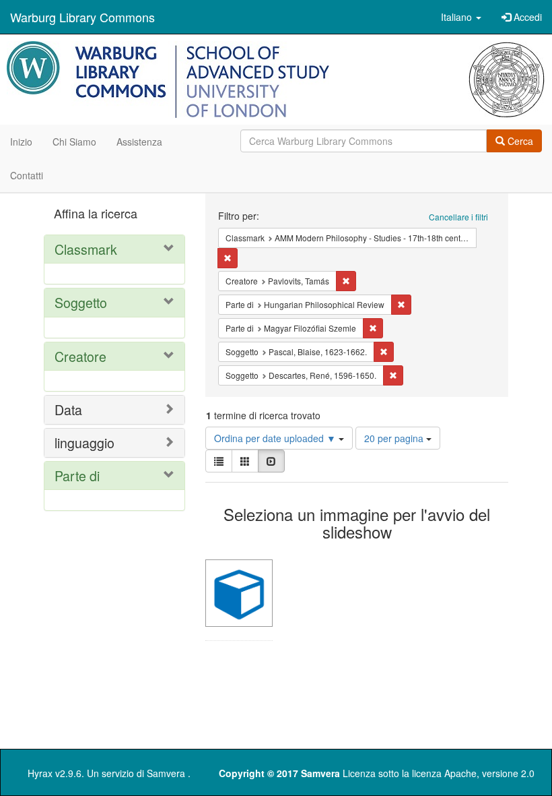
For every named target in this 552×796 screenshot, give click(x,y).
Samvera (166, 773)
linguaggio (84, 442)
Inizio (21, 141)
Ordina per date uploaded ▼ (276, 438)
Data (68, 409)
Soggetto (81, 302)
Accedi (526, 17)
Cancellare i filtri (458, 216)
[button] (461, 17)
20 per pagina (395, 438)
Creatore (80, 356)
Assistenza (139, 141)
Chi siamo (74, 141)
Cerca (519, 141)
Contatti (26, 175)
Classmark (86, 249)
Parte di (77, 475)
